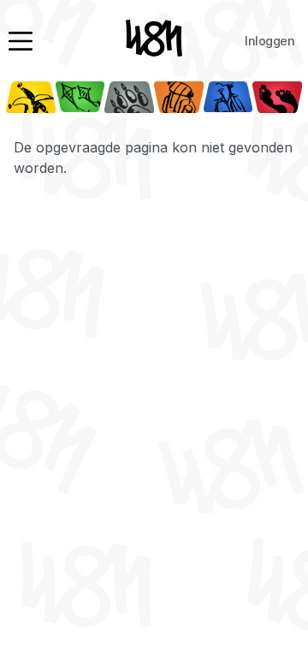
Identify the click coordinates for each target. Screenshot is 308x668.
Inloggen (269, 40)
